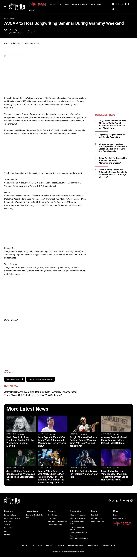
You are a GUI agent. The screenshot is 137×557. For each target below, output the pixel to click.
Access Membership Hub (78, 533)
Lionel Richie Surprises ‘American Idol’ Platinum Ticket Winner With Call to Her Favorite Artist (114, 475)
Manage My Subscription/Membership (79, 537)
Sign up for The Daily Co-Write (34, 516)
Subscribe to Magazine (78, 515)
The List (7, 525)
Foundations (95, 515)
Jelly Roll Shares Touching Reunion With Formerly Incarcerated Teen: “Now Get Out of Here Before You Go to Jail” (40, 394)
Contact (50, 545)
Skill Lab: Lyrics (96, 518)
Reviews (7, 534)
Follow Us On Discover (14, 379)
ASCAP (6, 372)
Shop (93, 4)
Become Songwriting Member (77, 528)
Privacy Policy (109, 545)
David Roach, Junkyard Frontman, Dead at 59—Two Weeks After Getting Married (20, 441)
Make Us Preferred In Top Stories (40, 379)
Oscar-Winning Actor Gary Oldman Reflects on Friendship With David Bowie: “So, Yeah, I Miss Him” (113, 173)
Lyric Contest (52, 518)
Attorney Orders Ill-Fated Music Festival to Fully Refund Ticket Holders (114, 440)
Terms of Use (92, 545)
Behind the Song (10, 515)
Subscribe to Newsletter (78, 518)
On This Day (8, 528)
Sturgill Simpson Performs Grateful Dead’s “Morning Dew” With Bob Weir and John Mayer (83, 441)
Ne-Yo (10, 372)
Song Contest (52, 515)
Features (53, 4)
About (24, 545)
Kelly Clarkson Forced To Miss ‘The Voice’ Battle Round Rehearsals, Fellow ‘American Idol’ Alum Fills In (112, 124)
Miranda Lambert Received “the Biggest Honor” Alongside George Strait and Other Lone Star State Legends (113, 148)
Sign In (61, 545)
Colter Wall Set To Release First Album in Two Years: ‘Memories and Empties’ (113, 160)
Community (85, 4)
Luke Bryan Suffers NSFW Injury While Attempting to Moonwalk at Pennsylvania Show (52, 441)
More (115, 511)
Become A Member (75, 545)
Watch (31, 10)
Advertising (37, 545)
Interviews (8, 521)
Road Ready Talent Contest (57, 521)
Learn (99, 4)
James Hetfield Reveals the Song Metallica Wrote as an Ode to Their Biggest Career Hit (20, 475)
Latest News (64, 4)
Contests (75, 4)
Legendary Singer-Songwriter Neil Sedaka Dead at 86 (112, 136)
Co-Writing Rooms (97, 521)
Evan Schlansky (11, 30)
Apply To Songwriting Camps (77, 523)
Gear (6, 531)
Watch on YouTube (119, 518)
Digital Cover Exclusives (12, 518)
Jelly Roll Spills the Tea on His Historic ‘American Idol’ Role (84, 474)
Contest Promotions (55, 525)
